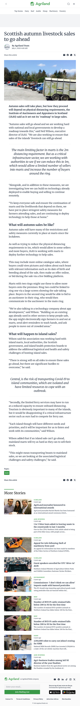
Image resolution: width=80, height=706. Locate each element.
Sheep (45, 11)
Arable (38, 11)
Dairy (27, 11)
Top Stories (18, 11)
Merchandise (66, 699)
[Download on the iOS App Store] (55, 692)
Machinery (53, 11)
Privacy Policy (38, 699)
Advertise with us (52, 699)
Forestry (63, 11)
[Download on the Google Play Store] (69, 692)
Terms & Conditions (23, 699)
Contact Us (9, 699)
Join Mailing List (22, 692)
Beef (32, 11)
